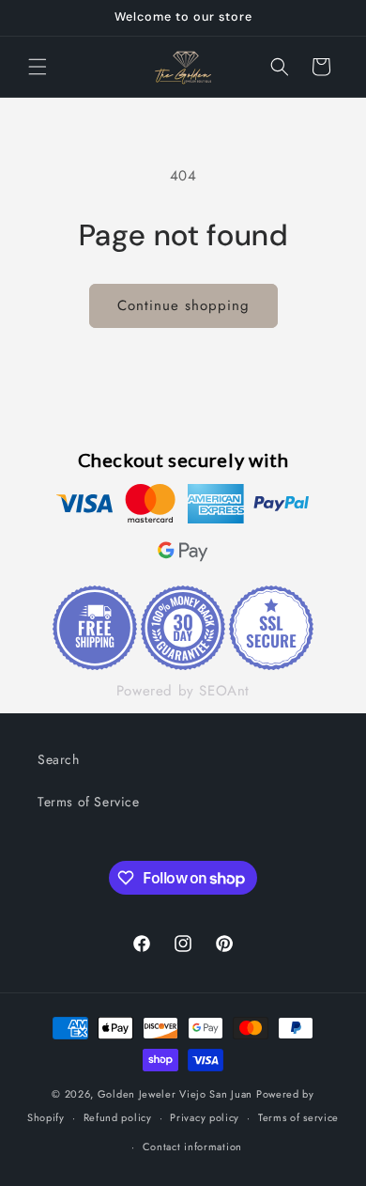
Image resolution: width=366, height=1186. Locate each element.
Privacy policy (204, 1117)
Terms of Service (89, 801)
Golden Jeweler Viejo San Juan (175, 1093)
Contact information (192, 1146)
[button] (37, 66)
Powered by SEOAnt (183, 690)
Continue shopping (183, 305)
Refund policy (118, 1117)
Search (59, 759)
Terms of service (298, 1117)
